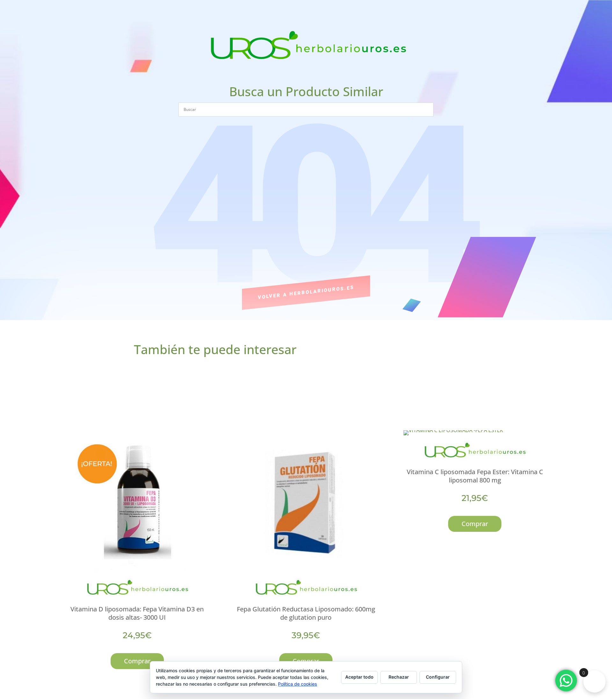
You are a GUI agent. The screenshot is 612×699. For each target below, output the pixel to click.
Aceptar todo (359, 677)
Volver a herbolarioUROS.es (306, 292)
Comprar (137, 661)
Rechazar (399, 677)
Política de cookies (297, 684)
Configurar (438, 677)
